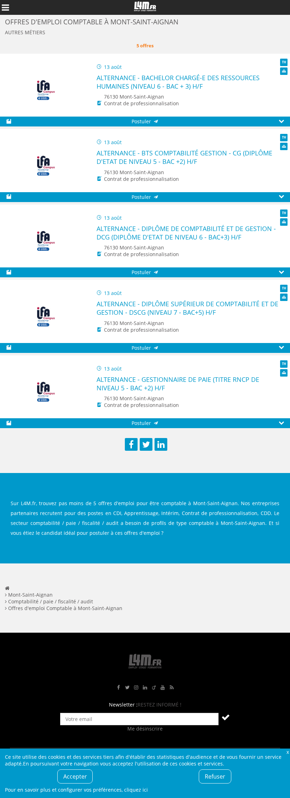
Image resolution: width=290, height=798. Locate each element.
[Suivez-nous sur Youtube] (163, 687)
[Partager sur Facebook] (131, 444)
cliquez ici (136, 789)
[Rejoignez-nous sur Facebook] (118, 687)
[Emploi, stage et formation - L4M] (7, 588)
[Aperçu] (281, 121)
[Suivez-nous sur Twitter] (127, 687)
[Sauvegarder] (8, 121)
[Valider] (225, 717)
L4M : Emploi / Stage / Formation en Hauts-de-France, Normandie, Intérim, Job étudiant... (145, 7)
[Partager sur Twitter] (146, 444)
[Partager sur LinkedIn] (161, 444)
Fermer (287, 752)
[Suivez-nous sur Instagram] (136, 687)
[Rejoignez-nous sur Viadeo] (154, 687)
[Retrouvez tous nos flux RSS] (171, 687)
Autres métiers (25, 32)
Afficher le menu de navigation (5, 7)
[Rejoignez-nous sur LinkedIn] (145, 687)
